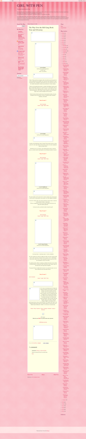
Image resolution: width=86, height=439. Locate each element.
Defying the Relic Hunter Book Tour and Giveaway (66, 74)
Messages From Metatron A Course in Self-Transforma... (66, 326)
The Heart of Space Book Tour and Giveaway (65, 259)
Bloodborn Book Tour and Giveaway (65, 126)
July (64, 54)
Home (43, 374)
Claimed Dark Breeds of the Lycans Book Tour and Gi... (65, 225)
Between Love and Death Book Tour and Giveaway (66, 372)
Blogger (48, 430)
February (64, 63)
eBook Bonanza (20, 32)
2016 (63, 407)
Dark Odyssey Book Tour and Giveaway (66, 263)
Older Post (56, 374)
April (64, 59)
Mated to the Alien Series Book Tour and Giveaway (66, 318)
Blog (35, 308)
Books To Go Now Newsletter (21, 59)
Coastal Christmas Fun (21, 44)
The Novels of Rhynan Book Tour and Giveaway (65, 101)
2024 (63, 36)
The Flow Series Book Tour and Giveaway (66, 368)
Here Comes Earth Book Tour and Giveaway (66, 65)
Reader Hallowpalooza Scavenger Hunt (20, 48)
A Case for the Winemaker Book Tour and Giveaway (66, 251)
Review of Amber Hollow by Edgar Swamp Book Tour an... (66, 183)
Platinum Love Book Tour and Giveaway (66, 91)
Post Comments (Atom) (36, 377)
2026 (63, 33)
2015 (63, 409)
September (65, 50)
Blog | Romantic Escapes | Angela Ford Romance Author (21, 68)
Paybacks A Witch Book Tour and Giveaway (66, 270)
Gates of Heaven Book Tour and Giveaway (66, 118)
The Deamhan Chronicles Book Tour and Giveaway (66, 96)
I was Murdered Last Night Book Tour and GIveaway (66, 302)
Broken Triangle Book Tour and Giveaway (66, 254)
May (64, 58)
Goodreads (43, 309)
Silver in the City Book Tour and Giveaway (66, 146)
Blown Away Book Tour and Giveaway (66, 342)
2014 (63, 411)
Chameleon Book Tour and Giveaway (65, 392)
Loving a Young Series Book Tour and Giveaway (65, 159)
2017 (63, 405)
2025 (63, 35)
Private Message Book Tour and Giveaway (66, 353)
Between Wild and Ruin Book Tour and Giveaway (66, 122)
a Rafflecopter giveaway (43, 322)
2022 (63, 40)
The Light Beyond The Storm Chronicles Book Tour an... (66, 142)
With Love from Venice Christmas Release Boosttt (66, 377)
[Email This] (43, 343)
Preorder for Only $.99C (66, 290)
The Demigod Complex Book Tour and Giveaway (66, 138)
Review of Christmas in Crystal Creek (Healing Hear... (66, 166)
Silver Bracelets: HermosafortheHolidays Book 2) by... (66, 105)
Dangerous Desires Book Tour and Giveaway (66, 349)
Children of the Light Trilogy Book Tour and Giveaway (66, 214)
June (64, 56)
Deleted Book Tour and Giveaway (66, 163)
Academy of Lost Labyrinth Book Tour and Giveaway (66, 88)
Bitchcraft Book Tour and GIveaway (65, 238)
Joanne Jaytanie (21, 46)
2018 (63, 404)
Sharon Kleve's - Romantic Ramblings (21, 35)
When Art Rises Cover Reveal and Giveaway (65, 287)
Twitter (42, 308)
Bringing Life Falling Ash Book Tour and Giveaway (66, 78)
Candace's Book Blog (21, 61)
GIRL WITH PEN (30, 5)
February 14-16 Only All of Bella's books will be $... (65, 229)
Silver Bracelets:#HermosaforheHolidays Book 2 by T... (66, 219)
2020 (63, 44)
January (64, 399)
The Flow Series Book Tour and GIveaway (66, 360)
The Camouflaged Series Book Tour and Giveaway (66, 275)
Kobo (47, 105)
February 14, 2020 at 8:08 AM (41, 350)
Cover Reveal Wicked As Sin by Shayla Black (66, 311)
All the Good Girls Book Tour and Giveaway (66, 129)
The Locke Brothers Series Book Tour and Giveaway (66, 178)
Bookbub (49, 308)
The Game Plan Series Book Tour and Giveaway (65, 210)
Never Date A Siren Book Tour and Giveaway (65, 115)
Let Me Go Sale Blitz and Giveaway (65, 298)
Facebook (38, 308)
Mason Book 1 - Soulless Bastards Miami (66, 133)
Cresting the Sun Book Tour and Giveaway (66, 69)
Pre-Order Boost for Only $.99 (65, 314)
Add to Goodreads (43, 104)
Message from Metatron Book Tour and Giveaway (66, 335)
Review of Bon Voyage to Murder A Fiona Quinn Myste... (66, 154)
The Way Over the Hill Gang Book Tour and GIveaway (66, 242)
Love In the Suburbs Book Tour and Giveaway (65, 187)
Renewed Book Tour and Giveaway (65, 170)
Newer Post (30, 374)
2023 (63, 38)
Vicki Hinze (20, 31)
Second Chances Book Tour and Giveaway (66, 322)
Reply (33, 353)
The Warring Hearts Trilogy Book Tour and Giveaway (66, 192)
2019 (63, 402)
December (65, 45)
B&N (45, 105)
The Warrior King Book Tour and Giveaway (66, 196)
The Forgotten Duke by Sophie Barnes (66, 357)
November (65, 47)
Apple (42, 105)
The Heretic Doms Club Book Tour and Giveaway (66, 364)
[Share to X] (45, 343)
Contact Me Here (63, 27)
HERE (39, 318)
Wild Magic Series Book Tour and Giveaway (66, 338)
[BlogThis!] (44, 343)
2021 (63, 42)
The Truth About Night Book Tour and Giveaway (65, 307)
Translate (20, 78)
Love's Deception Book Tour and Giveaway (66, 381)
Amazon (39, 105)
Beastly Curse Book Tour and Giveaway (66, 346)
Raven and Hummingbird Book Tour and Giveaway (66, 83)
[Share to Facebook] (47, 343)
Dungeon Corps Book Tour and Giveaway (66, 174)
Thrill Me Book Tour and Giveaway (65, 278)
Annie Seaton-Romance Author (21, 42)
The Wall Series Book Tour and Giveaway (66, 388)
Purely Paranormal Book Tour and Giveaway (66, 246)
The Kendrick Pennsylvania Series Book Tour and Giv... (65, 294)
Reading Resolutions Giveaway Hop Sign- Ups (21, 63)
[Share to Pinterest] (48, 343)
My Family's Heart (21, 51)
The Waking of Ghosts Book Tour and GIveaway (65, 396)
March (64, 61)
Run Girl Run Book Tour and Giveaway (66, 150)
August (64, 52)
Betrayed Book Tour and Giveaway (65, 384)
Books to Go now (21, 57)
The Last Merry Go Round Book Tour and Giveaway (66, 110)
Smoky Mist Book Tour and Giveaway (66, 330)
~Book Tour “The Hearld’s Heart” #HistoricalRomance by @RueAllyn (21, 54)
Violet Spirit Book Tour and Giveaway (66, 266)
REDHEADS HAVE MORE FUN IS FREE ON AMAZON (21, 38)
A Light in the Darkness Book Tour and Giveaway (66, 205)
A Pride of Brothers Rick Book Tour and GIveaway (66, 283)
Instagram (45, 308)
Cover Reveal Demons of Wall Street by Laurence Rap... (66, 200)
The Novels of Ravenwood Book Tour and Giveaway (66, 234)
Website (32, 308)
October (64, 49)
